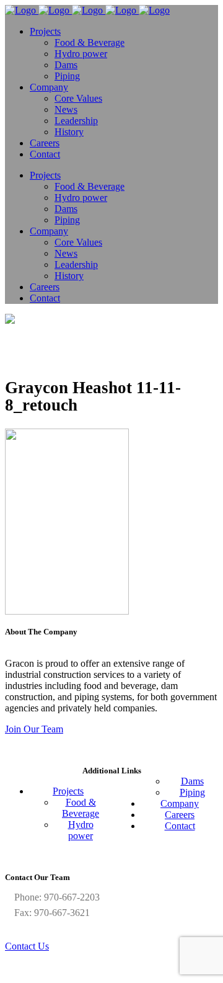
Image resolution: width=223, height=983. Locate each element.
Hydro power (81, 830)
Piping (192, 792)
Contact (180, 826)
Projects (68, 791)
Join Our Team (34, 729)
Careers (180, 814)
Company (179, 803)
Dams (192, 781)
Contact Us (27, 946)
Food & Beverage (80, 808)
